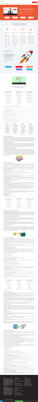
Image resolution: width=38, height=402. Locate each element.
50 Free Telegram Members (19, 401)
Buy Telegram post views (7, 226)
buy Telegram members (18, 139)
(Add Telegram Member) (10, 399)
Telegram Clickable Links (28, 383)
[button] (19, 108)
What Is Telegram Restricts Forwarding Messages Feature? (18, 383)
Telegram (5, 183)
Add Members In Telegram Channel (18, 385)
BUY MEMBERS (35, 2)
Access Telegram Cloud (27, 381)
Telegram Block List (27, 382)
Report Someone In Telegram (28, 384)
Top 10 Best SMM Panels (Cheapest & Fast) (19, 381)
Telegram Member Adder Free (28, 385)
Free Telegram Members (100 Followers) (18, 379)
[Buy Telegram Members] (2, 1)
